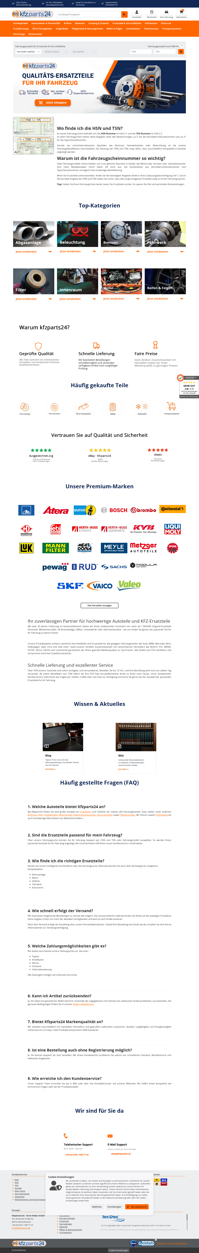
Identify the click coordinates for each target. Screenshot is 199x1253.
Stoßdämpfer (51, 814)
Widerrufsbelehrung (83, 1004)
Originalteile (62, 28)
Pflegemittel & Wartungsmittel (87, 28)
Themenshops (151, 28)
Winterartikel (35, 34)
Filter (40, 814)
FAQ (16, 1185)
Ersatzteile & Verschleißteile (127, 23)
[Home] (32, 14)
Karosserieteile (105, 814)
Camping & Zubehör (98, 23)
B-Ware (67, 23)
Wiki (17, 1182)
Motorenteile (65, 814)
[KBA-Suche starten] (181, 51)
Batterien (80, 23)
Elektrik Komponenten (84, 814)
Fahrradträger (65, 1224)
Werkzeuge (19, 34)
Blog (17, 1179)
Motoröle (63, 1227)
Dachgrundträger (67, 1218)
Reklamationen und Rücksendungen (31, 1199)
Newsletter (20, 1196)
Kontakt (18, 1188)
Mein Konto (20, 1191)
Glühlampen (151, 23)
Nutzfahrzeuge (21, 28)
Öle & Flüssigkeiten (42, 28)
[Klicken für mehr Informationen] (182, 46)
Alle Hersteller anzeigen (99, 605)
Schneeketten (133, 28)
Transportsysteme (171, 28)
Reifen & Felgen (115, 28)
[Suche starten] (124, 14)
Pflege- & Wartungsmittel (70, 1229)
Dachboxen (64, 1215)
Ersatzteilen (85, 811)
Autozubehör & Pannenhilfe (45, 23)
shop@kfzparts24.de (21, 1228)
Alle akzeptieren (138, 1206)
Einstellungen (114, 1206)
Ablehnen (97, 1206)
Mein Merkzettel (22, 1194)
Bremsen (32, 814)
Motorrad (166, 23)
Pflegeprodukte (127, 814)
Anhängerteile (20, 23)
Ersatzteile (64, 1221)
